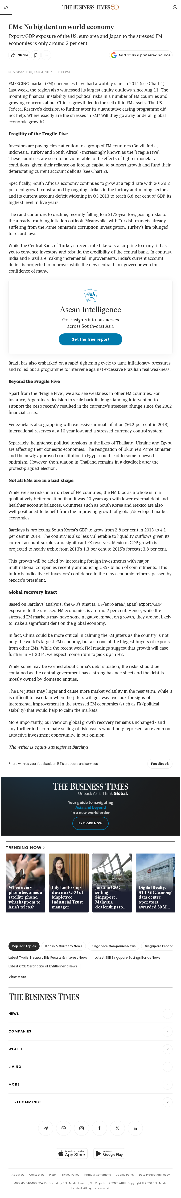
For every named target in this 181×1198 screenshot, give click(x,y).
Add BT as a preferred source (145, 55)
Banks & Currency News (63, 946)
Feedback (160, 763)
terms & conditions (97, 1174)
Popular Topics (24, 946)
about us (18, 1174)
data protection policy (154, 1174)
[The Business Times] (86, 7)
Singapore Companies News (113, 946)
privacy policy (70, 1174)
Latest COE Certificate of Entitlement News (42, 966)
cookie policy (125, 1174)
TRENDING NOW (23, 847)
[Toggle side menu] (5, 7)
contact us (37, 1174)
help (52, 1174)
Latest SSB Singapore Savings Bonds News (127, 957)
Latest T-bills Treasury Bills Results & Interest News (47, 957)
